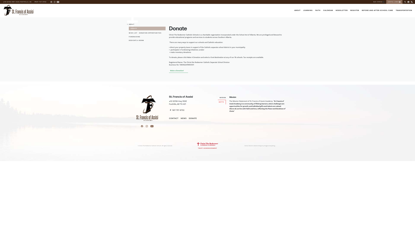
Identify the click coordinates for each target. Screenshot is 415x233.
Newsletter (342, 10)
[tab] (222, 97)
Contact (173, 118)
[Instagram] (54, 2)
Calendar (328, 10)
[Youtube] (58, 2)
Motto (221, 102)
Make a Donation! (177, 71)
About (297, 10)
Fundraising (134, 37)
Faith (318, 10)
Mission (223, 97)
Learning (308, 10)
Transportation (404, 10)
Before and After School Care (377, 10)
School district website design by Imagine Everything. (259, 146)
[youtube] (152, 127)
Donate (193, 118)
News (184, 118)
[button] (394, 2)
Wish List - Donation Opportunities (145, 33)
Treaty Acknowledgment (207, 148)
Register (354, 10)
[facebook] (142, 127)
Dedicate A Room (136, 40)
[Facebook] (51, 2)
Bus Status (379, 2)
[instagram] (147, 127)
